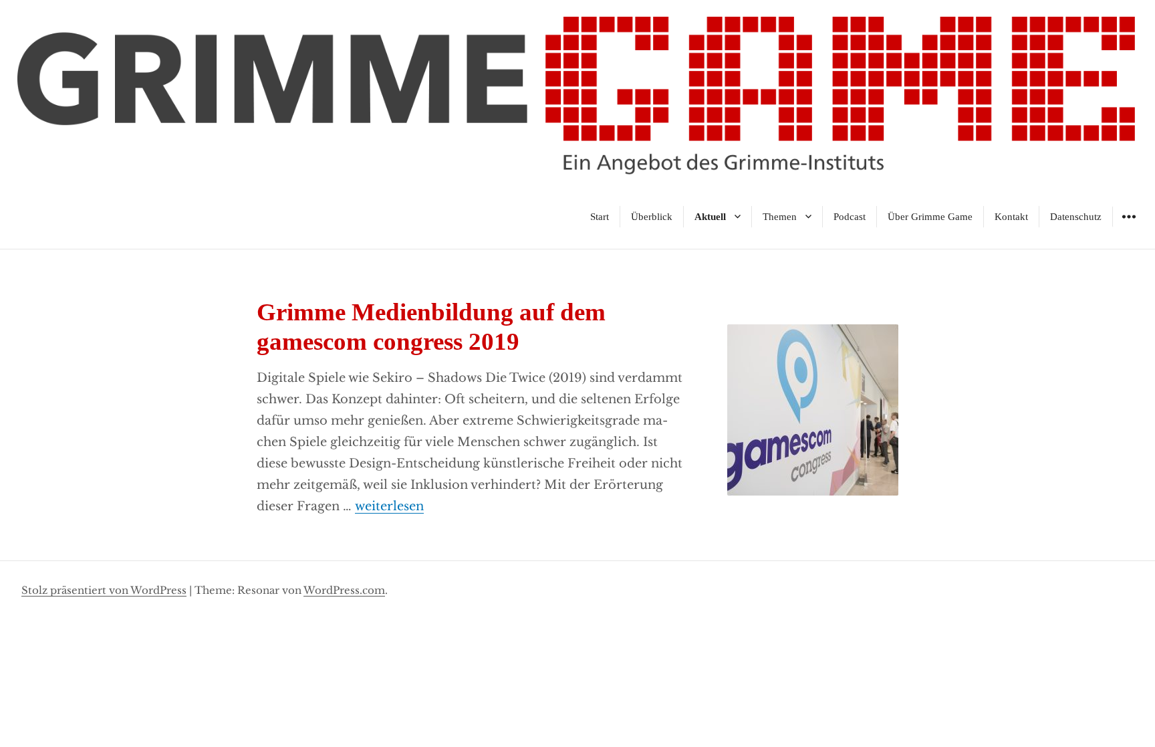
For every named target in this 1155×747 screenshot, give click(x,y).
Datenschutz (1076, 216)
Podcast (849, 216)
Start (599, 216)
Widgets (1128, 226)
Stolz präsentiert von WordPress (103, 590)
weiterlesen (389, 506)
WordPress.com (344, 590)
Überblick (651, 216)
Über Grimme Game (930, 216)
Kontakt (1011, 216)
